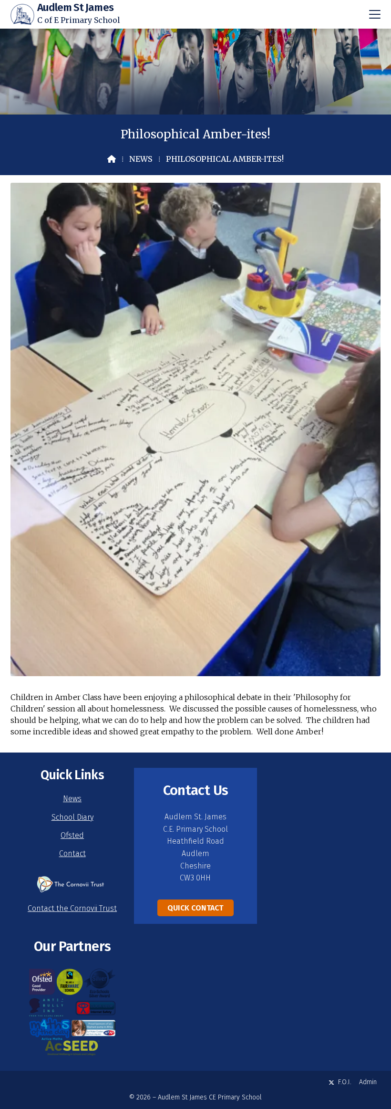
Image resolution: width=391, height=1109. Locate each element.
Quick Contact (195, 907)
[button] (374, 14)
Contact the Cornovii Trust (72, 908)
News (141, 159)
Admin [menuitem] (368, 1082)
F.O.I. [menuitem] (344, 1082)
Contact (72, 853)
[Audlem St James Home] (22, 14)
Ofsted (72, 835)
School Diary (72, 817)
